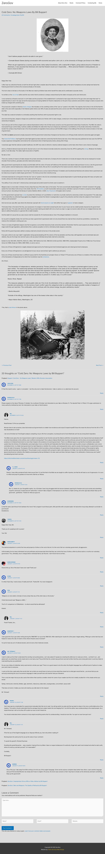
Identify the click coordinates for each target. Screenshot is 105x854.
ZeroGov (7, 3)
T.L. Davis (14, 467)
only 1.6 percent (51, 191)
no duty (24, 195)
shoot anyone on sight (47, 203)
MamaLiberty (11, 541)
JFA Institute (40, 189)
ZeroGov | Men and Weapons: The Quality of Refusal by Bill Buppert (27, 785)
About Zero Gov (62, 3)
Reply (101, 393)
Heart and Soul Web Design (56, 849)
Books (71, 3)
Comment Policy (80, 3)
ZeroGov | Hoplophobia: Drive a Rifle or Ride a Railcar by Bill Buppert (27, 781)
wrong (86, 149)
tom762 (9, 519)
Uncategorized (15, 15)
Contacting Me (92, 3)
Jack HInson (12, 307)
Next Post (99, 365)
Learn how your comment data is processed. (37, 831)
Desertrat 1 (10, 631)
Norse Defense (11, 562)
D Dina (9, 576)
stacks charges (27, 106)
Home (100, 3)
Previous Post (6, 365)
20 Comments (6, 15)
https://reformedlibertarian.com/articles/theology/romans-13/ (22, 458)
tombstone (46, 257)
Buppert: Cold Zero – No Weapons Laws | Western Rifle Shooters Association (30, 378)
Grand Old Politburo (10, 139)
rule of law (15, 94)
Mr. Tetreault (11, 651)
